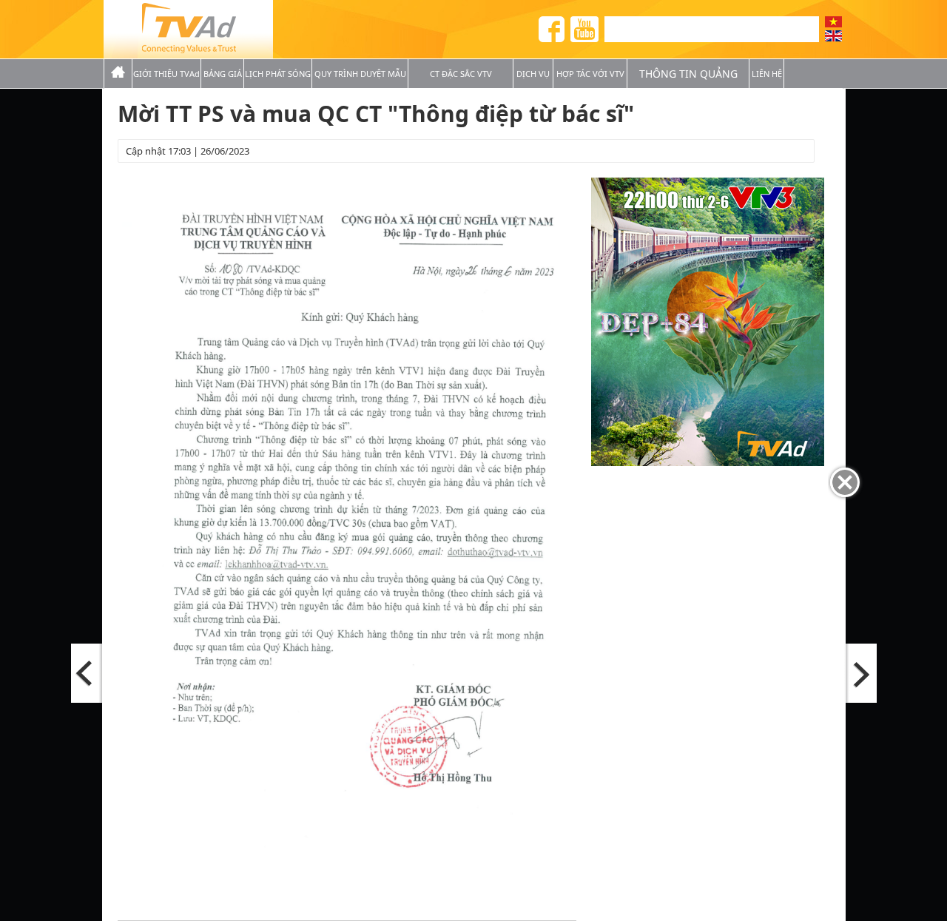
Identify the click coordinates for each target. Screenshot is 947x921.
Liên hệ (767, 73)
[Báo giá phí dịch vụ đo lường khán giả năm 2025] (87, 673)
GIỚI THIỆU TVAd (166, 73)
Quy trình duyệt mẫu (360, 73)
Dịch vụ (533, 73)
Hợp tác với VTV (590, 73)
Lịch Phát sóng (278, 73)
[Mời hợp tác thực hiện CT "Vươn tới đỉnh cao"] (860, 673)
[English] (833, 35)
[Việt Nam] (833, 21)
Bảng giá (222, 73)
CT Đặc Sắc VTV (461, 73)
